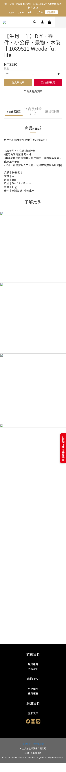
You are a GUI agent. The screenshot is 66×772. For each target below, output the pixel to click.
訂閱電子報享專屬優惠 (63, 448)
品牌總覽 (33, 664)
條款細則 (26, 743)
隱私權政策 (38, 743)
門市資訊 (33, 669)
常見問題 (33, 689)
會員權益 (33, 693)
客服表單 (33, 713)
